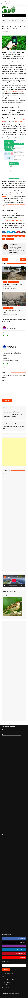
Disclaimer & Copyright (6, 934)
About (3, 1)
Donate (6, 1)
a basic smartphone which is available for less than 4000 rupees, (14, 119)
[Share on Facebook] (4, 232)
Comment (4, 380)
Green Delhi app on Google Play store (14, 220)
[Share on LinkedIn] (13, 232)
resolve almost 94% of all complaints (14, 91)
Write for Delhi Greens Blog (7, 973)
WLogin (3, 995)
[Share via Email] (23, 232)
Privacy (8, 995)
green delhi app (11, 236)
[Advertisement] (14, 452)
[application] (14, 581)
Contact (10, 1)
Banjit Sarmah (6, 288)
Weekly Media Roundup (9, 423)
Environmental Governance (13, 282)
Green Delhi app (18, 121)
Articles (9, 33)
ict (3, 239)
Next (23, 259)
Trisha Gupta (5, 31)
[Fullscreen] (23, 585)
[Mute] (21, 585)
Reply (4, 340)
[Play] (4, 585)
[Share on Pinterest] (18, 232)
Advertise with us (5, 961)
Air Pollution (9, 20)
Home (4, 20)
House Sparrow (6, 595)
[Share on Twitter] (9, 232)
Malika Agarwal (7, 314)
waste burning (10, 239)
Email (3, 394)
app (4, 236)
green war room (21, 236)
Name (3, 388)
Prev (5, 259)
